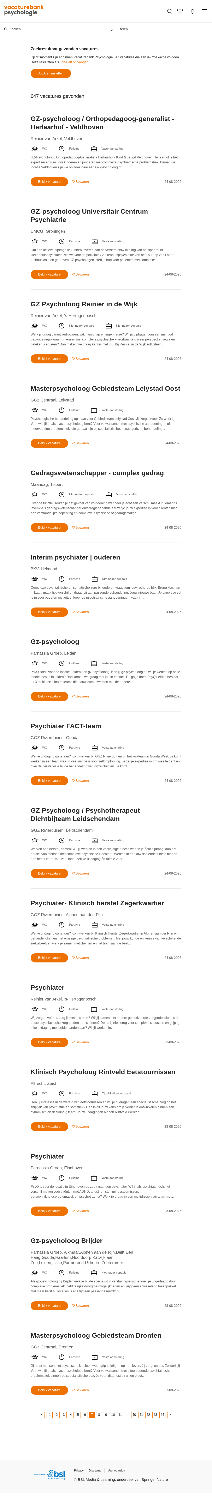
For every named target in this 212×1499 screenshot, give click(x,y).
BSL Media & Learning (96, 1479)
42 (148, 1414)
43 (155, 1414)
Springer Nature (155, 1479)
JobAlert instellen (51, 73)
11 (120, 1414)
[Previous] (42, 1415)
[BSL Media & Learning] (49, 1475)
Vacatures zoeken (170, 11)
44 (162, 1414)
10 (113, 1414)
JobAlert (193, 11)
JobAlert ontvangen (74, 62)
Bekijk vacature (49, 181)
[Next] (170, 1415)
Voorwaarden (116, 1470)
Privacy (79, 1470)
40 (134, 1414)
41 (141, 1414)
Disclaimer (95, 1470)
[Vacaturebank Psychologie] (24, 11)
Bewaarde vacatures (181, 11)
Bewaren (82, 181)
